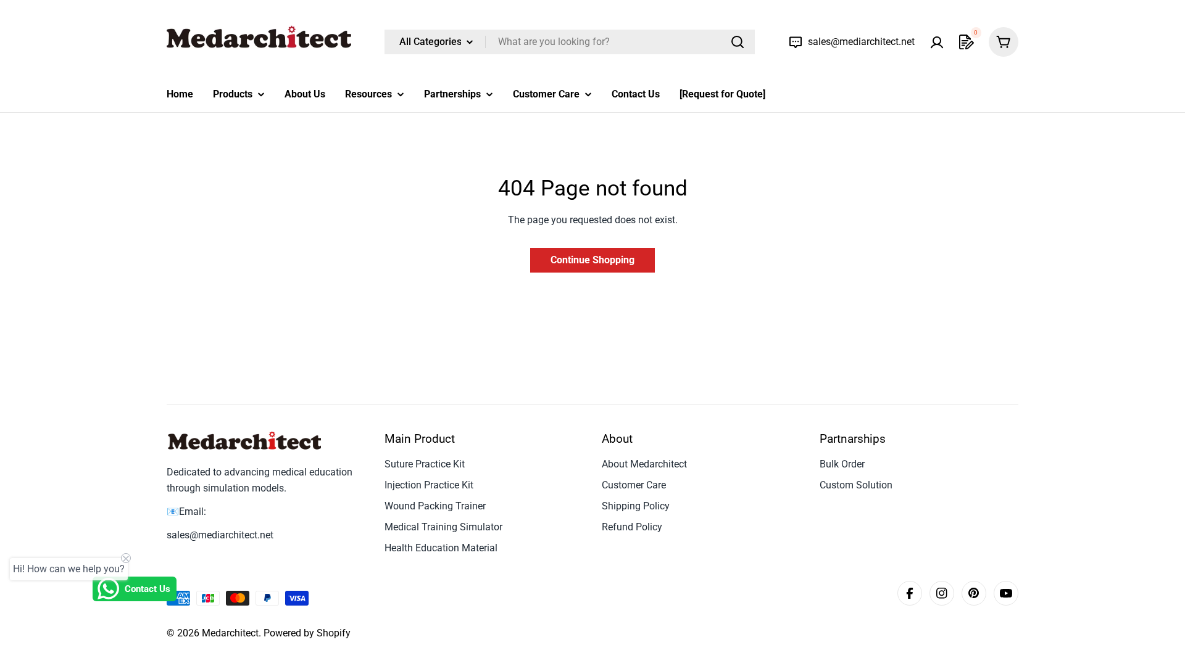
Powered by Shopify (307, 633)
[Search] (737, 42)
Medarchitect (230, 633)
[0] (966, 42)
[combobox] (570, 42)
